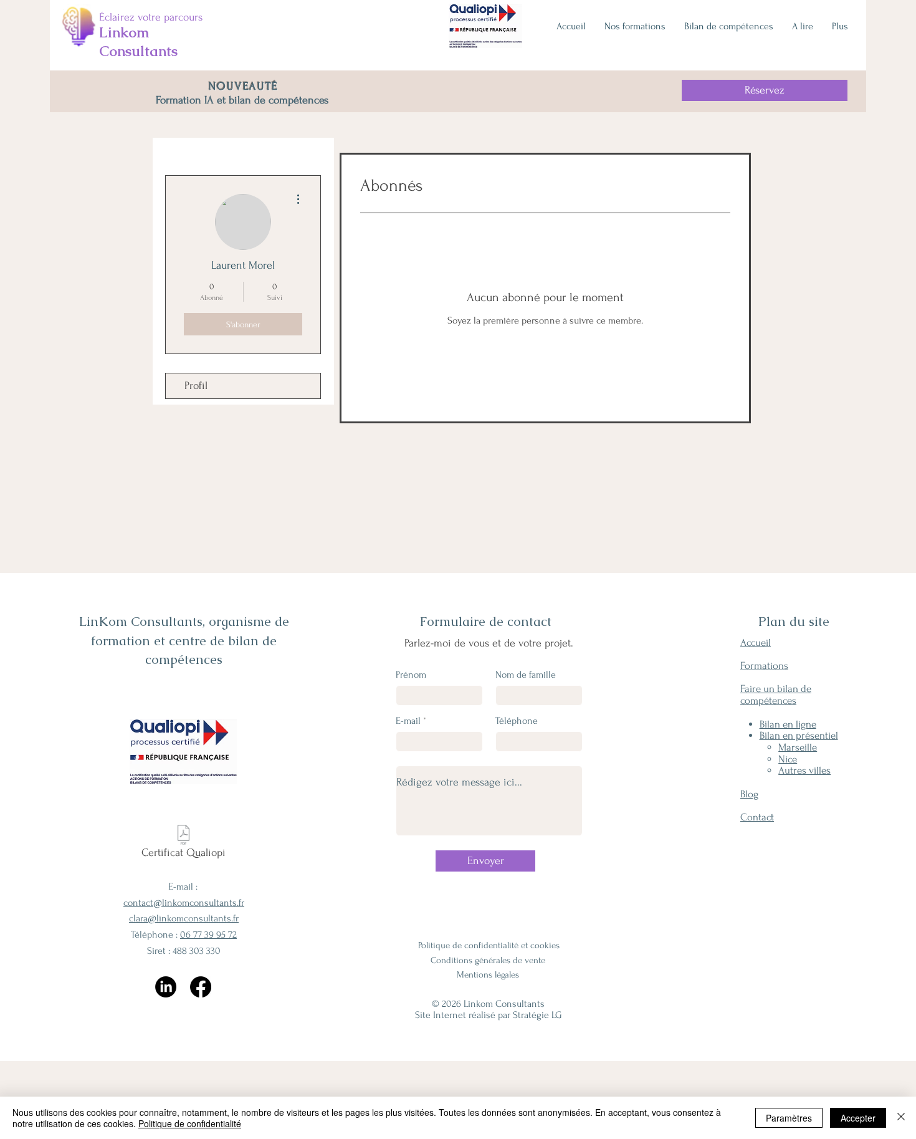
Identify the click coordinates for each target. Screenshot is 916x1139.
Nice (787, 759)
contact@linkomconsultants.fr (183, 902)
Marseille (797, 747)
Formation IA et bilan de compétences (244, 100)
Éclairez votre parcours (151, 17)
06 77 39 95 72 (208, 934)
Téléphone (516, 721)
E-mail (408, 721)
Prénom (411, 675)
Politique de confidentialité (189, 1123)
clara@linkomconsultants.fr (184, 918)
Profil (196, 386)
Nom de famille (525, 675)
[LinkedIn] (165, 986)
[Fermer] (901, 1118)
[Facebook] (200, 986)
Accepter (858, 1118)
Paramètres (789, 1118)
